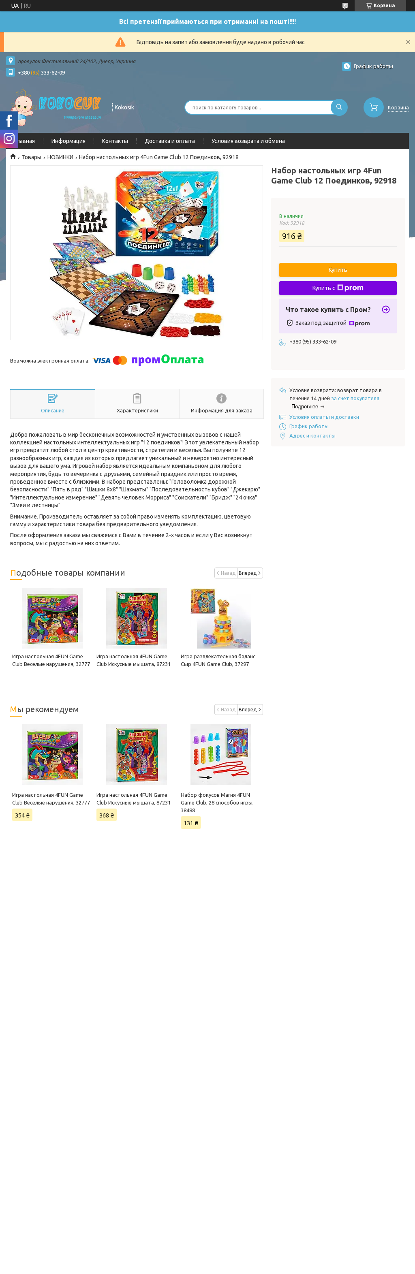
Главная (24, 141)
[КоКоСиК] (55, 106)
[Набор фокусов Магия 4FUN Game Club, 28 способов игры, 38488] (221, 754)
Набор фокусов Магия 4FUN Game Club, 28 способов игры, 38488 (217, 802)
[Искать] (339, 107)
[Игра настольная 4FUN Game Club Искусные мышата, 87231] (136, 618)
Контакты (115, 141)
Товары (31, 157)
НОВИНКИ (60, 157)
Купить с (323, 288)
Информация (68, 141)
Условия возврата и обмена (248, 141)
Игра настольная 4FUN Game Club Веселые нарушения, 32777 (51, 798)
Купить (338, 270)
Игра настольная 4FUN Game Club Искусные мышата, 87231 (133, 798)
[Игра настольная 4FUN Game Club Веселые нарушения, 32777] (52, 618)
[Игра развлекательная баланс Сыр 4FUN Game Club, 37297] (221, 618)
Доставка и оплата (170, 141)
